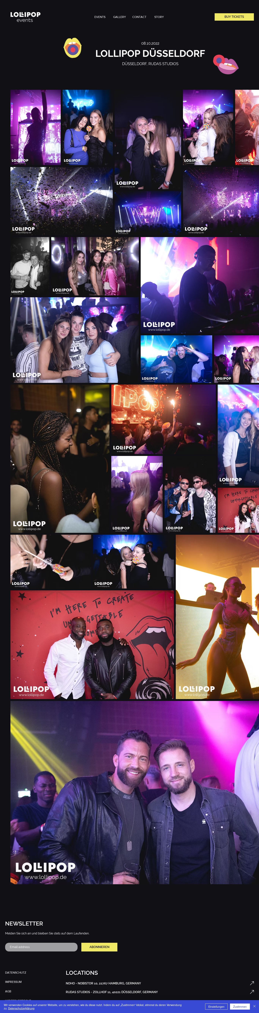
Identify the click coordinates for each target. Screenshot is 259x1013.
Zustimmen (240, 1006)
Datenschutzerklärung (21, 1008)
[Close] (254, 1006)
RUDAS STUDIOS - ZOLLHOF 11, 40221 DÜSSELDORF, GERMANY (112, 992)
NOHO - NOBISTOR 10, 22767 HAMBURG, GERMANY (103, 983)
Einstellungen (216, 1006)
